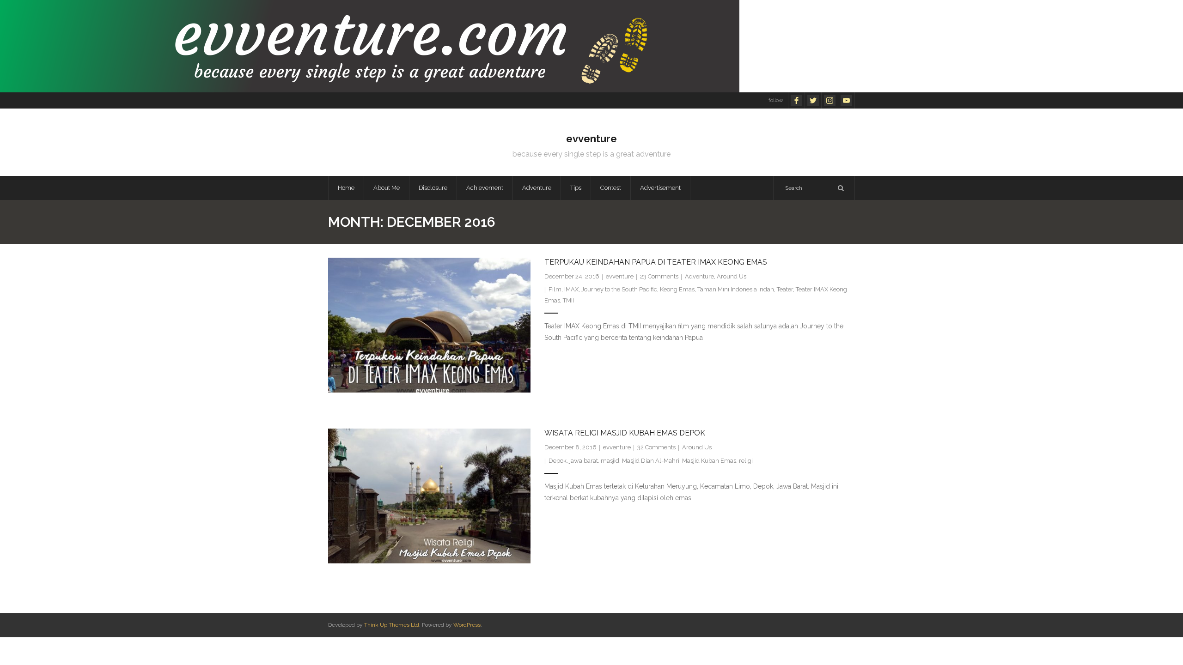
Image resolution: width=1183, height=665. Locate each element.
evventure (620, 276)
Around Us (731, 276)
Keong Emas (677, 289)
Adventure (699, 276)
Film (555, 289)
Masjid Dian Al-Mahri (650, 460)
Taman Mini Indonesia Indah (735, 289)
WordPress (467, 625)
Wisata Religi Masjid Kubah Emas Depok (624, 433)
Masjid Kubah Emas (709, 460)
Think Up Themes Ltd (391, 625)
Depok (558, 460)
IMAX (571, 289)
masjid (610, 460)
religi (746, 460)
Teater (785, 289)
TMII (568, 300)
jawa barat (583, 460)
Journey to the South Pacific (619, 289)
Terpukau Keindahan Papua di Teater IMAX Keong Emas (655, 262)
